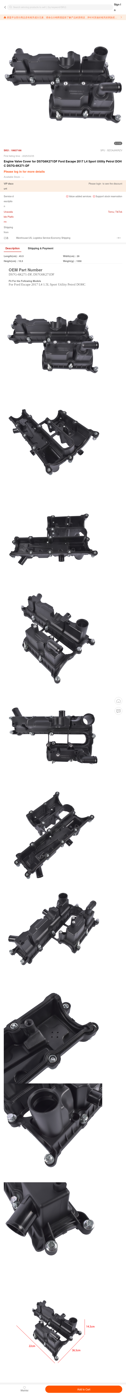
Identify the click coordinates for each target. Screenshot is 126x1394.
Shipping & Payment (40, 248)
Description (12, 248)
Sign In (117, 7)
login (98, 183)
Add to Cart (83, 1389)
